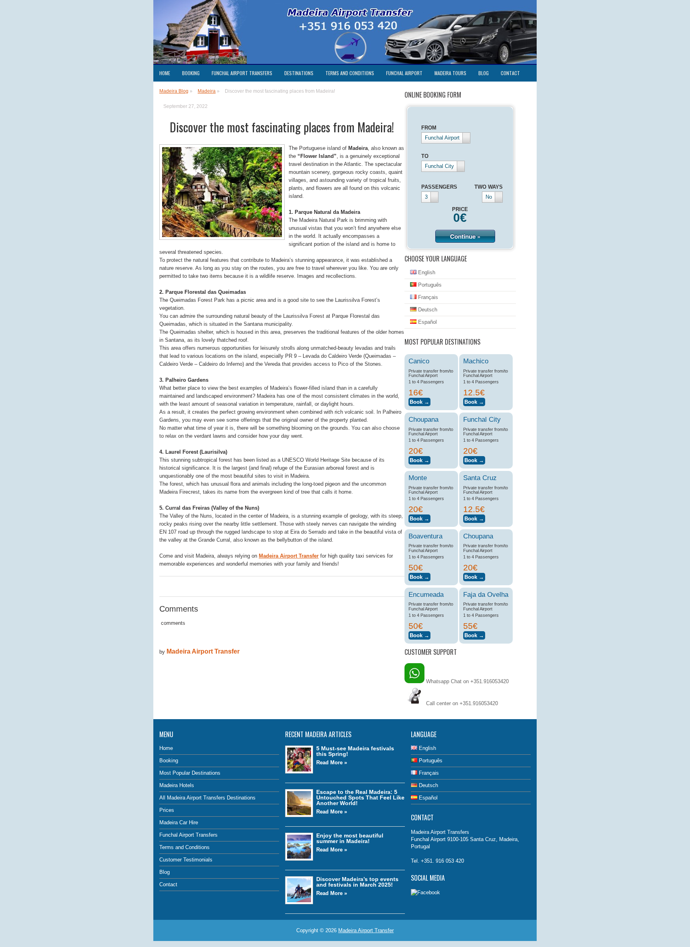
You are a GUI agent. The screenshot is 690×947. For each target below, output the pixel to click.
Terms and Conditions (349, 73)
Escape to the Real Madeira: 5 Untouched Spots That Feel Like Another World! (360, 797)
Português (429, 285)
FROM (428, 127)
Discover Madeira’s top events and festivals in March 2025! (357, 882)
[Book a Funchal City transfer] (474, 459)
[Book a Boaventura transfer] (419, 575)
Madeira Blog (173, 91)
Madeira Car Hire (178, 822)
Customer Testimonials (185, 860)
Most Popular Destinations (189, 773)
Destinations (298, 73)
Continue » (465, 236)
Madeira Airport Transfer (203, 651)
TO (424, 156)
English (425, 272)
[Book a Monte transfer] (419, 517)
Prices (166, 810)
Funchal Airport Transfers (242, 73)
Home (164, 73)
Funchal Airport (404, 73)
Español (426, 322)
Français (427, 297)
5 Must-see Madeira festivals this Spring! (355, 751)
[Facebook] (425, 892)
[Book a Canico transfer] (419, 400)
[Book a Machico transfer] (474, 400)
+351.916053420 (479, 703)
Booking (191, 73)
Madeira (207, 91)
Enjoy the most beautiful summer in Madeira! (349, 838)
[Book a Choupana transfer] (419, 459)
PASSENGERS (439, 186)
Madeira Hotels (176, 785)
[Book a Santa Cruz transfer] (474, 517)
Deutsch (426, 310)
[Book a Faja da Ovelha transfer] (474, 634)
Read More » (331, 763)
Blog (483, 73)
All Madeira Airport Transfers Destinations (207, 798)
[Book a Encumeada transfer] (419, 634)
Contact (510, 73)
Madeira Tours (450, 73)
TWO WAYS (488, 186)
